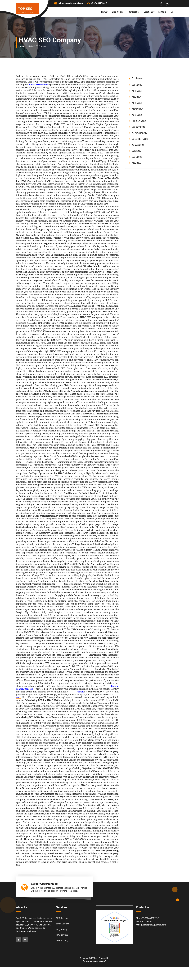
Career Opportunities (44, 883)
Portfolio (162, 12)
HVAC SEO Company (38, 46)
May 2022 (136, 163)
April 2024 (137, 103)
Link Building (62, 940)
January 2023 (138, 127)
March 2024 (137, 109)
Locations (148, 12)
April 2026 (137, 91)
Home (104, 12)
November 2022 (139, 133)
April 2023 (137, 115)
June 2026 (137, 85)
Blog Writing (117, 12)
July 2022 (136, 151)
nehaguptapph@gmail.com (70, 3)
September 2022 (140, 139)
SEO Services (62, 918)
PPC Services (62, 935)
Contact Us (133, 12)
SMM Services (62, 924)
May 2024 (136, 97)
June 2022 (137, 157)
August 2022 (138, 145)
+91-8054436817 (99, 3)
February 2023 (139, 121)
